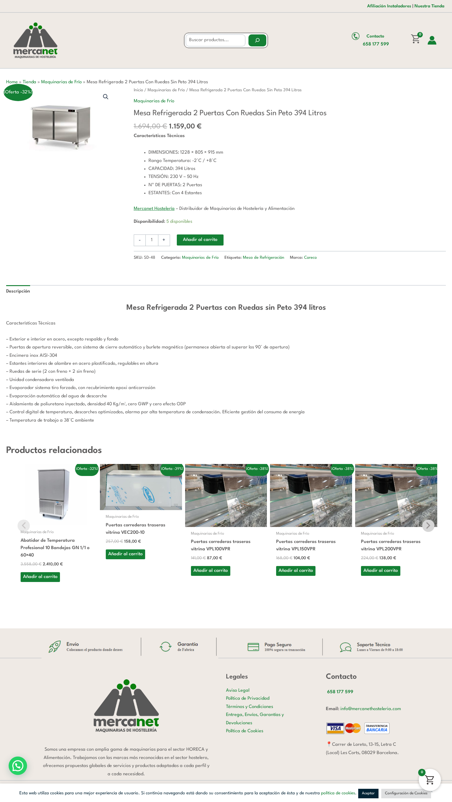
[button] (105, 96)
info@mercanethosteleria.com (370, 709)
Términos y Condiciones (249, 707)
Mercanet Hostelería (154, 208)
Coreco (310, 258)
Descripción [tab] (18, 291)
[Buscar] (257, 40)
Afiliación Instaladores (389, 6)
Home (12, 82)
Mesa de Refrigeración (263, 258)
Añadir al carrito (200, 240)
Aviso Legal (237, 690)
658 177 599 (376, 44)
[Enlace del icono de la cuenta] (432, 40)
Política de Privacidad (247, 698)
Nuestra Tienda (429, 6)
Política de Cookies (244, 731)
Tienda (29, 82)
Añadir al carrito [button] (40, 577)
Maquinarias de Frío (61, 82)
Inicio (138, 90)
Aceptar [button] (368, 793)
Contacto (375, 36)
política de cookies (338, 793)
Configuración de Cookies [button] (406, 793)
